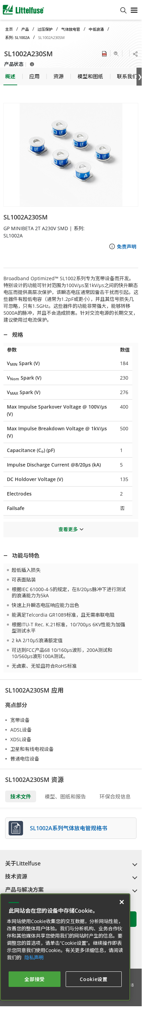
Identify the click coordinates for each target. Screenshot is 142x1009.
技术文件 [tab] (20, 796)
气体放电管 (70, 29)
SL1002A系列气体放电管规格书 (68, 828)
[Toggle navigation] (134, 9)
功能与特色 (26, 555)
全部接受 (34, 979)
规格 (17, 335)
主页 (9, 29)
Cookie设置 (94, 979)
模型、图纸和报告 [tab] (65, 796)
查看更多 (68, 529)
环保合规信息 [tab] (115, 796)
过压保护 (45, 29)
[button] (71, 154)
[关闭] (121, 902)
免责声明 (126, 246)
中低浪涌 (96, 29)
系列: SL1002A (17, 37)
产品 (25, 29)
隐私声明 (34, 957)
